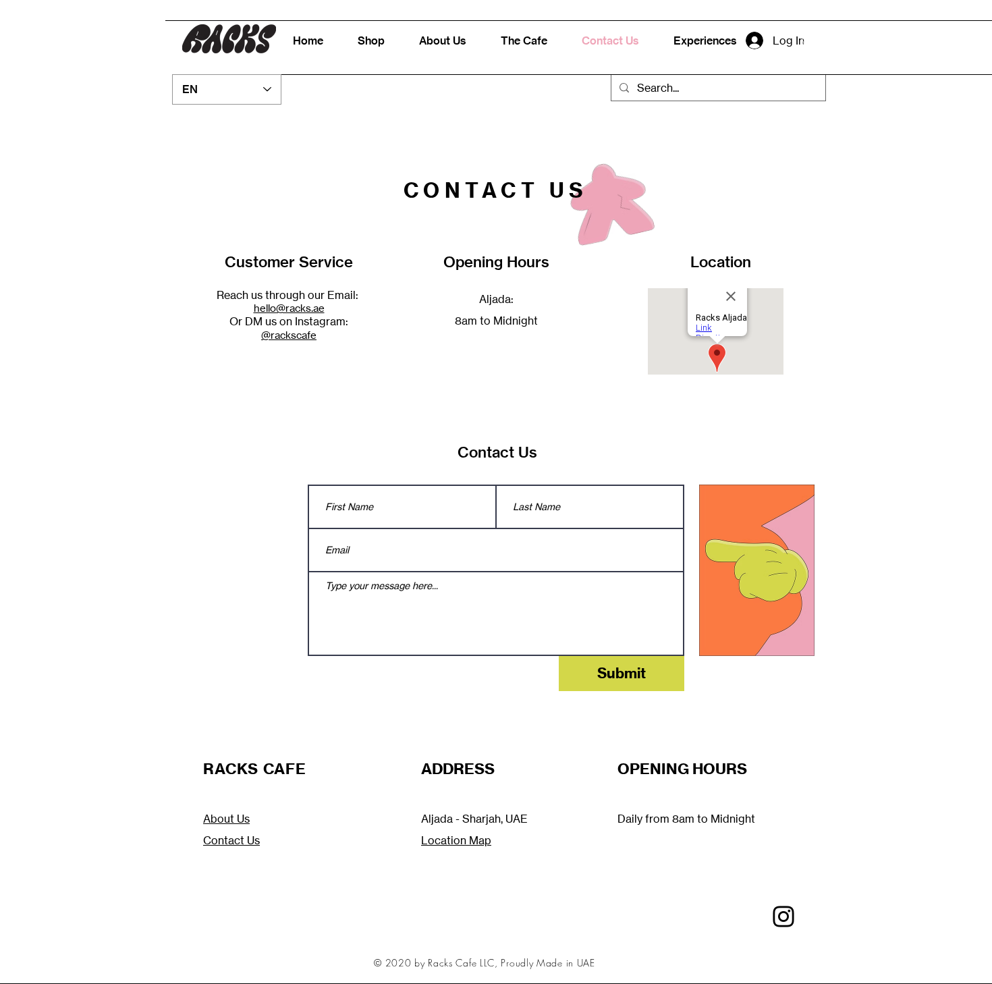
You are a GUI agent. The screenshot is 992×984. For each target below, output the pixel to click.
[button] (813, 40)
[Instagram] (783, 916)
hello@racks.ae (289, 308)
